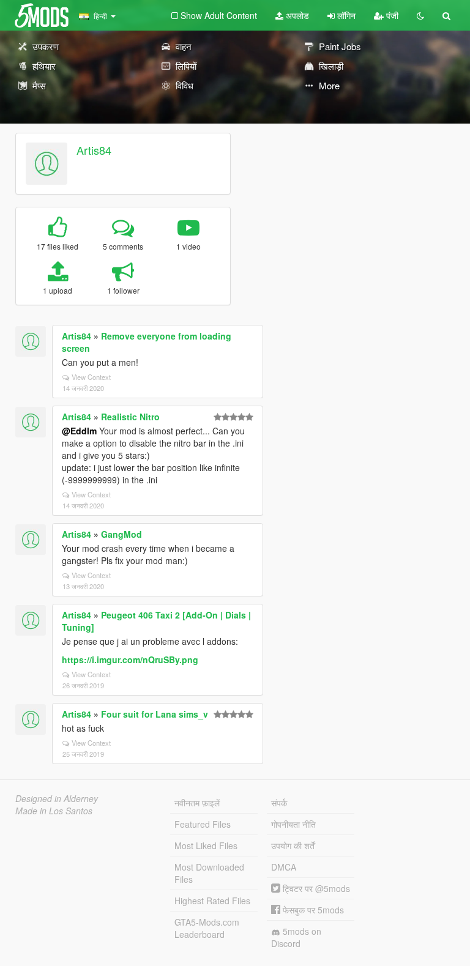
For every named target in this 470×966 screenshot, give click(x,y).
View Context (91, 377)
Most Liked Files (205, 845)
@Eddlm (79, 431)
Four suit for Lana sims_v (154, 714)
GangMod (121, 534)
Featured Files (202, 824)
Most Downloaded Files (209, 873)
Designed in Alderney (56, 798)
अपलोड (296, 15)
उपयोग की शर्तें (293, 845)
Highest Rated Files (212, 900)
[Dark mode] (420, 15)
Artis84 (93, 150)
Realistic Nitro (130, 417)
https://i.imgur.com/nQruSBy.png (130, 659)
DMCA (283, 867)
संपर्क (279, 803)
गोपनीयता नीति (293, 824)
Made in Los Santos (53, 810)
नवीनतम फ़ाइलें (197, 803)
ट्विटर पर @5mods (315, 888)
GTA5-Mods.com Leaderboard (206, 928)
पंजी (391, 15)
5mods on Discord (296, 937)
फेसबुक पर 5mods (312, 910)
